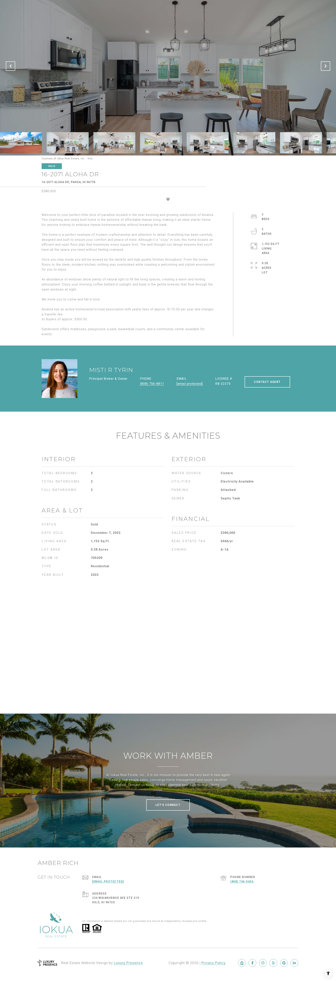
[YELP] (273, 963)
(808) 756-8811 (152, 384)
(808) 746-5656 (242, 881)
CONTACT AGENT (267, 381)
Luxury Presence (128, 963)
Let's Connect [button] (168, 804)
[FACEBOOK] (252, 963)
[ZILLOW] (242, 963)
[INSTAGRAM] (263, 963)
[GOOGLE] (284, 963)
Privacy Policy (213, 963)
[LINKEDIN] (294, 963)
